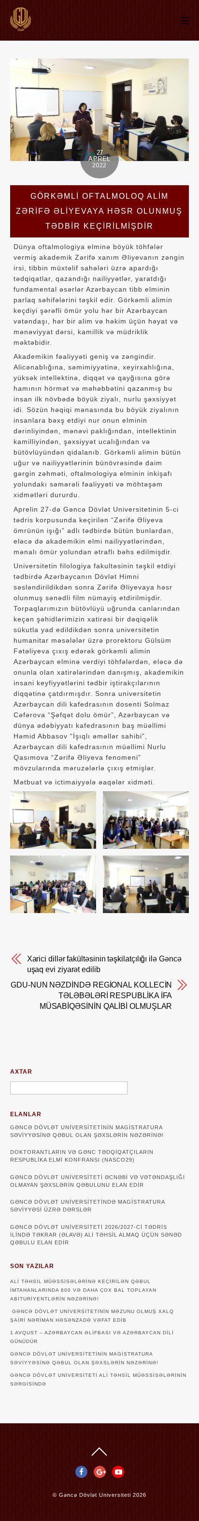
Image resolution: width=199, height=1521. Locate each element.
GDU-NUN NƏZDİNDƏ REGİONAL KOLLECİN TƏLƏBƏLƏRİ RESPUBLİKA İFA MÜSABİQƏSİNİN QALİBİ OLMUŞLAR (91, 995)
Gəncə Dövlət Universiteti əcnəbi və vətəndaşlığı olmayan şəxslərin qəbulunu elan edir (97, 1181)
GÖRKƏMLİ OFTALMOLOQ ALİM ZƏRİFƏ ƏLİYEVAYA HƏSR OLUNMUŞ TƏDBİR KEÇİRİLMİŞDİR (99, 211)
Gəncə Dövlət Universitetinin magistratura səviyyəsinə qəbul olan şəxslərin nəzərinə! (87, 1131)
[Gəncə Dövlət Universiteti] (20, 26)
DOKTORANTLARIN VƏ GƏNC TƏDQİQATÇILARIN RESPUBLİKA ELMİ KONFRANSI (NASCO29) (82, 1156)
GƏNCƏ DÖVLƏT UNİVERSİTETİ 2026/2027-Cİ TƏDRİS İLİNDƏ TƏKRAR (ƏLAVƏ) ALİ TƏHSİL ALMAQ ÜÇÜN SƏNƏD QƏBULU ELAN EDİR (96, 1234)
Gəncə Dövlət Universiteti (95, 1495)
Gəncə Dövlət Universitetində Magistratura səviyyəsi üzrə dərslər (87, 1205)
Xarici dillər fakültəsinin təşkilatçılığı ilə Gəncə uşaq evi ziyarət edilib (104, 964)
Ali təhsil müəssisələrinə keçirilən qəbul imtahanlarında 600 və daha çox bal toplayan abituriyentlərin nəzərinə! (83, 1290)
